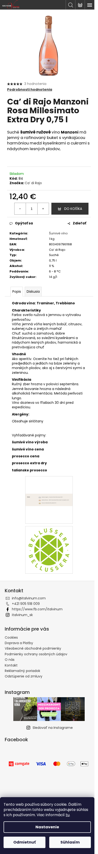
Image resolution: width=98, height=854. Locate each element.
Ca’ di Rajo (33, 183)
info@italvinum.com (29, 598)
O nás (10, 659)
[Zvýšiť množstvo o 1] (43, 208)
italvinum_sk (22, 614)
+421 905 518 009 (26, 603)
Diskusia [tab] (33, 291)
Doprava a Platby (19, 643)
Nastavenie (47, 827)
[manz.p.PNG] (49, 482)
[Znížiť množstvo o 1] (20, 208)
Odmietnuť (24, 842)
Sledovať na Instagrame (53, 727)
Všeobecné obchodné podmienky (33, 648)
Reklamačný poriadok (22, 670)
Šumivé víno (58, 233)
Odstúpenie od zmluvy (23, 676)
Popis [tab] (16, 291)
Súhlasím (70, 842)
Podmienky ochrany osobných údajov (36, 654)
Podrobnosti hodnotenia (29, 89)
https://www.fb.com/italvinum (37, 609)
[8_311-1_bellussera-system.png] (49, 549)
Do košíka (73, 208)
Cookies (11, 637)
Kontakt (11, 665)
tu (67, 815)
